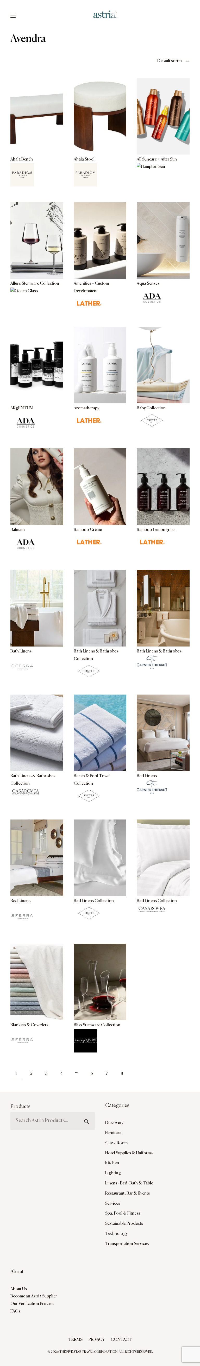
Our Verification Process (32, 1304)
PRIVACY (97, 1340)
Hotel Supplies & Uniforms (129, 1153)
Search (86, 1110)
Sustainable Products (124, 1224)
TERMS (75, 1340)
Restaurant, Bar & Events (127, 1193)
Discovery (114, 1123)
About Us (18, 1289)
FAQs (15, 1311)
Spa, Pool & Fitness (122, 1213)
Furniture (113, 1133)
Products (20, 1106)
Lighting (113, 1173)
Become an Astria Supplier (33, 1296)
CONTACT (121, 1340)
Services (112, 1204)
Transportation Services (127, 1244)
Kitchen (112, 1163)
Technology (116, 1234)
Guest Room (116, 1143)
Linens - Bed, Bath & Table (129, 1183)
